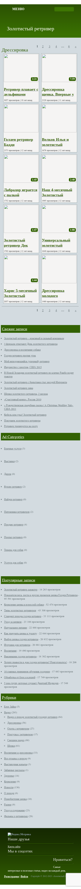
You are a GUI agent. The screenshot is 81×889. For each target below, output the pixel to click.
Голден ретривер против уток (20, 355)
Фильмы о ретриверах (16, 816)
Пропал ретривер (13, 537)
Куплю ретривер (13, 486)
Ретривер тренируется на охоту (21, 426)
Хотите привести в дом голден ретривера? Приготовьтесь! (35, 662)
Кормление (10, 781)
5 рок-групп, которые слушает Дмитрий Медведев (31, 683)
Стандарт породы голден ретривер (22, 616)
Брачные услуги (12, 448)
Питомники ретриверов (17, 511)
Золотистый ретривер (30, 28)
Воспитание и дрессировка (18, 752)
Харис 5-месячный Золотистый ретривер (20, 295)
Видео (7, 712)
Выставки (9, 461)
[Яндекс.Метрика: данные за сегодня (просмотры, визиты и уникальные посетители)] (19, 834)
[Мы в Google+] (20, 860)
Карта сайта (14, 846)
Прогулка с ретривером (20, 734)
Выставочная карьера (15, 764)
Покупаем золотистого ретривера (22, 420)
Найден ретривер (13, 499)
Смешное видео (15, 740)
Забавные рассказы (14, 770)
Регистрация (11, 876)
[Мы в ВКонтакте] (47, 860)
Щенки (11, 745)
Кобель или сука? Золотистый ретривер (25, 414)
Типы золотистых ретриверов (20, 610)
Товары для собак (13, 549)
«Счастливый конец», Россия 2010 (22, 399)
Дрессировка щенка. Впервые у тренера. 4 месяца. (58, 94)
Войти (24, 876)
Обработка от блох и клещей (19, 677)
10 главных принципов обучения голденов (27, 671)
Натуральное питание (15, 627)
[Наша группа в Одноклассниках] (29, 860)
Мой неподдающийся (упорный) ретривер (26, 361)
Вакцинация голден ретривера (20, 656)
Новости (8, 787)
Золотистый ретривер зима (18, 388)
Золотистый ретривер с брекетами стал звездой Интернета (35, 382)
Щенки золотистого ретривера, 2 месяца (26, 393)
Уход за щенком (13, 621)
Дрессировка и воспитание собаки (22, 349)
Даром (7, 473)
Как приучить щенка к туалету (20, 633)
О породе (9, 793)
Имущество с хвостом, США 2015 (23, 367)
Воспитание (10, 650)
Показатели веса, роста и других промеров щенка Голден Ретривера (41, 595)
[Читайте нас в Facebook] (11, 860)
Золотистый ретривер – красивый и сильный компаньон (34, 338)
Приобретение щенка (15, 799)
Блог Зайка (10, 706)
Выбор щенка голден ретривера (21, 639)
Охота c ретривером (18, 728)
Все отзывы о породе (15, 758)
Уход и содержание (14, 810)
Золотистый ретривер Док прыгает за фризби (20, 245)
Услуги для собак (13, 562)
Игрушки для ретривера (17, 644)
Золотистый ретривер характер (20, 589)
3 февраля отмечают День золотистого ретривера (30, 343)
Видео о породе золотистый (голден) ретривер (32, 717)
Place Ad (51, 20)
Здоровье (9, 775)
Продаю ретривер (13, 524)
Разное (7, 804)
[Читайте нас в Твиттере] (38, 860)
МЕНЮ (18, 8)
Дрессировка (14, 722)
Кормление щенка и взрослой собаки (24, 604)
